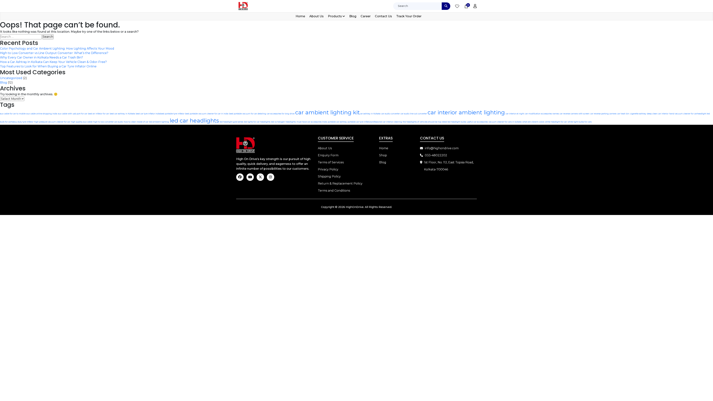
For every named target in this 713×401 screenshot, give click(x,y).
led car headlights (194, 120)
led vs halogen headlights (283, 122)
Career (366, 16)
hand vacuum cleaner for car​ (683, 114)
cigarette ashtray (638, 114)
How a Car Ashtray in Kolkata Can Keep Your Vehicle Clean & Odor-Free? (53, 62)
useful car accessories (477, 122)
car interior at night (515, 114)
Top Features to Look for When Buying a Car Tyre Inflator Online (48, 66)
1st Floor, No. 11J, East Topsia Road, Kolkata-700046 (449, 166)
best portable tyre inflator (172, 114)
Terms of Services (331, 162)
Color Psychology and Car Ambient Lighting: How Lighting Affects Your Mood (57, 48)
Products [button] (335, 16)
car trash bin (623, 114)
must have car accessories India (312, 122)
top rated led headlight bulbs (452, 122)
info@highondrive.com (442, 148)
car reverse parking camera (603, 114)
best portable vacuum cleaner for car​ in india (206, 114)
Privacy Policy (328, 169)
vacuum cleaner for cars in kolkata (505, 122)
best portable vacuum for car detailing (247, 114)
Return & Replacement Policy (340, 183)
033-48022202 (436, 155)
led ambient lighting (159, 122)
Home (300, 16)
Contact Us (383, 16)
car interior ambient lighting (466, 112)
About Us (316, 16)
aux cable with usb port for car (72, 114)
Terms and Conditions (334, 190)
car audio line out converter (414, 114)
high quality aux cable (81, 122)
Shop (383, 155)
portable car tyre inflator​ (359, 122)
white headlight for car (556, 122)
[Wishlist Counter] (457, 6)
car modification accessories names (542, 114)
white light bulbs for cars (580, 122)
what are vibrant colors (533, 122)
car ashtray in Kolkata (370, 114)
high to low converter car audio (108, 122)
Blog (352, 16)
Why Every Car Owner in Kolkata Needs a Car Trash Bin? (41, 57)
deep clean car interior (657, 114)
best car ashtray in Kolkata (122, 114)
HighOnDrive (355, 207)
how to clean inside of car (136, 122)
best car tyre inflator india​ (148, 114)
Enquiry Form (328, 155)
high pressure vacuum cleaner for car (52, 122)
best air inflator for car (98, 114)
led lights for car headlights (257, 122)
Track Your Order (408, 16)
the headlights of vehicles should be (420, 122)
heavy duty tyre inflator (22, 122)
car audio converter (390, 114)
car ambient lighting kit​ (327, 112)
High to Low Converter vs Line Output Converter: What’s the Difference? (54, 53)
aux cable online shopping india (41, 114)
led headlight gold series (231, 122)
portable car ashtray (337, 122)
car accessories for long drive (280, 114)
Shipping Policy (329, 176)
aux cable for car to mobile (13, 114)
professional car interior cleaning (386, 122)
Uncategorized (11, 78)
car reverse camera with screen (575, 114)
